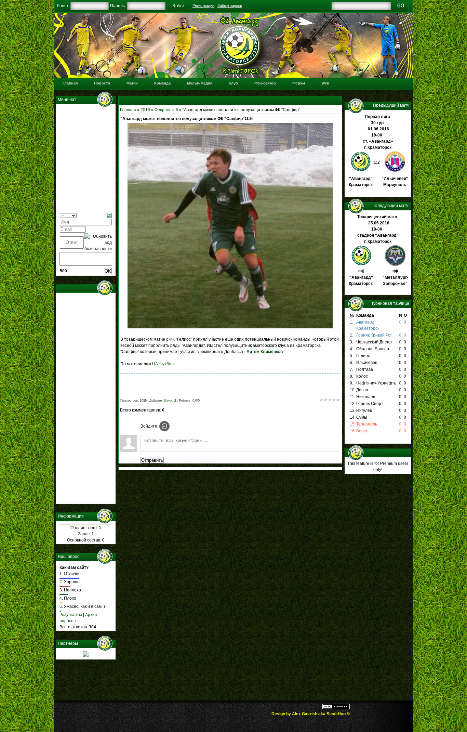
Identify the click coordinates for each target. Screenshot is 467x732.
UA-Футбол (162, 364)
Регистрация (203, 5)
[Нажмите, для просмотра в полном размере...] (230, 327)
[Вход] (164, 426)
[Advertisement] (230, 385)
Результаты (70, 614)
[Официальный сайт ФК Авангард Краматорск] (86, 655)
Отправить (152, 460)
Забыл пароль (229, 5)
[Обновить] (109, 215)
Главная (128, 109)
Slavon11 (170, 400)
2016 (145, 109)
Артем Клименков (264, 351)
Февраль (163, 109)
